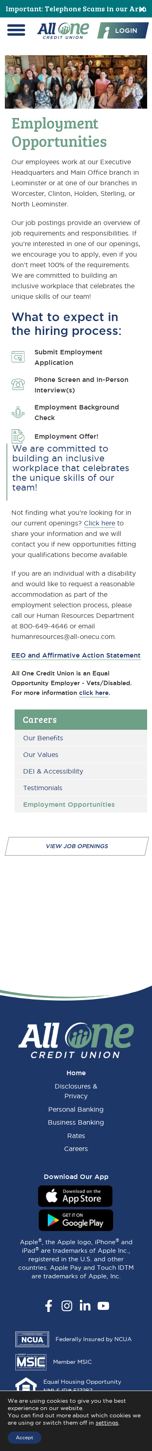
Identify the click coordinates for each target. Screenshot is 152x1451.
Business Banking (76, 1122)
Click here (99, 523)
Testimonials (42, 787)
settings (107, 1422)
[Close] (142, 8)
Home (76, 1072)
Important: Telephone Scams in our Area (76, 8)
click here (94, 692)
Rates (76, 1135)
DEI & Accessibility (53, 771)
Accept (24, 1437)
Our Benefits (43, 738)
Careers (40, 719)
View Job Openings (77, 846)
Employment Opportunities (69, 804)
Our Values (40, 754)
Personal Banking (76, 1109)
